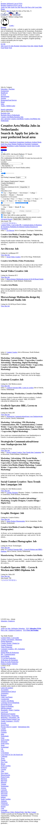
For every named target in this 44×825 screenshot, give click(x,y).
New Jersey (4, 773)
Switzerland (4, 747)
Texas (3, 758)
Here (8, 11)
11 (14, 223)
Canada (3, 728)
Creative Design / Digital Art (10, 643)
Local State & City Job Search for (12, 754)
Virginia (3, 784)
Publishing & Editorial (17, 227)
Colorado (4, 790)
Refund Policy (19, 812)
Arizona (3, 788)
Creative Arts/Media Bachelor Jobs (12, 117)
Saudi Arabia (5, 740)
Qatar (2, 738)
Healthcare (4, 93)
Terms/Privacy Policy (8, 812)
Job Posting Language (8, 177)
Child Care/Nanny (7, 697)
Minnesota (4, 792)
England (3, 730)
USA (2, 751)
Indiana (3, 797)
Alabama (4, 801)
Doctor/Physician (6, 704)
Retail (6, 48)
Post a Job (24, 7)
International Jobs (23, 727)
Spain (3, 745)
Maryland (4, 780)
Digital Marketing (6, 641)
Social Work (5, 725)
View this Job (5, 255)
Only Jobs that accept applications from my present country (22, 217)
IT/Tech (3, 95)
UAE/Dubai (5, 753)
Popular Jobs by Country (9, 727)
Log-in (16, 3)
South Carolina (6, 799)
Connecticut (5, 805)
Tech (10, 48)
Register (3, 3)
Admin (36, 46)
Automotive (4, 693)
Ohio (2, 771)
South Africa (5, 743)
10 (13, 223)
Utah (2, 808)
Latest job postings (7, 688)
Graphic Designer (6, 645)
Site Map (28, 812)
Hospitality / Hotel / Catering (10, 710)
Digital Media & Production (10, 652)
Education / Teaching (8, 89)
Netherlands (5, 736)
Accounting (4, 690)
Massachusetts (5, 775)
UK (2, 749)
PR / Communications (26, 225)
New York (4, 762)
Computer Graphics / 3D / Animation (13, 649)
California (4, 756)
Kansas (3, 806)
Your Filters (4, 185)
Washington (4, 786)
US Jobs (11, 46)
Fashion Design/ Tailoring (9, 664)
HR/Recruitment (6, 708)
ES (2, 44)
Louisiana (4, 810)
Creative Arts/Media (7, 701)
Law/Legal (4, 712)
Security (3, 723)
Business (4, 695)
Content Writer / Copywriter (10, 225)
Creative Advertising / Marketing (11, 639)
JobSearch (10, 3)
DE (4, 44)
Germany (4, 732)
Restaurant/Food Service (9, 100)
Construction (5, 699)
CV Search (28, 154)
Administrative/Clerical (8, 691)
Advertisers (23, 46)
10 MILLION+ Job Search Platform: (13, 154)
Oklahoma (4, 803)
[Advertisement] (22, 67)
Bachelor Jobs (5, 113)
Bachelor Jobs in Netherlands (10, 115)
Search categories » (7, 109)
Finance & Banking (7, 706)
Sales (2, 104)
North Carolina (6, 766)
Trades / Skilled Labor (8, 106)
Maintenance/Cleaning (8, 714)
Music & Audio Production (9, 662)
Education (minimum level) (9, 187)
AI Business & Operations (9, 660)
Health (41, 46)
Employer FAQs (12, 5)
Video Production (6, 647)
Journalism (4, 651)
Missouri (3, 782)
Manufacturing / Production (10, 716)
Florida (3, 760)
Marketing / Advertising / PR (10, 717)
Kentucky (4, 767)
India (2, 734)
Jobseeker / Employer (8, 621)
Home (3, 9)
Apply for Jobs (5, 7)
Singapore (4, 741)
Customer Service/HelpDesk (10, 703)
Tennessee (4, 795)
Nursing (3, 98)
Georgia (3, 769)
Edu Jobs (30, 46)
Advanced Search (6, 219)
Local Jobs (38, 7)
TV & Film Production (8, 658)
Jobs (2, 46)
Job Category (5, 181)
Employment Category (17, 181)
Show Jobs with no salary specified (14, 215)
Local (6, 46)
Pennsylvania (5, 777)
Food (2, 48)
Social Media (5, 656)
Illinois (3, 764)
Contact (33, 812)
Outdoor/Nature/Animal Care (10, 719)
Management (5, 96)
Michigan (4, 779)
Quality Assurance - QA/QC (10, 721)
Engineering (5, 91)
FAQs (20, 3)
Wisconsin (4, 793)
